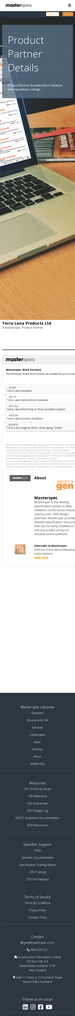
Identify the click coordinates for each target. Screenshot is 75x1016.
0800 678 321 (39, 950)
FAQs (37, 850)
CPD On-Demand (37, 879)
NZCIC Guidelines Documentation (37, 818)
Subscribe (52, 14)
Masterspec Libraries (37, 707)
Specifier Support (37, 844)
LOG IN (68, 14)
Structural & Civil (37, 720)
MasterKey (37, 764)
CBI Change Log (37, 811)
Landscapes (37, 735)
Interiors (37, 749)
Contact (37, 936)
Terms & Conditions (37, 903)
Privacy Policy (37, 910)
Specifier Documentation (37, 858)
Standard (37, 713)
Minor (37, 756)
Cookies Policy (37, 917)
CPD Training (37, 872)
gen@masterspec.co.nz (39, 943)
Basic (37, 742)
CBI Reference (37, 796)
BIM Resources (37, 825)
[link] (54, 13)
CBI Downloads (37, 803)
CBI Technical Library (37, 789)
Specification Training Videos (37, 865)
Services (37, 727)
